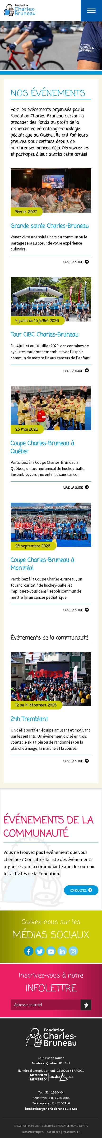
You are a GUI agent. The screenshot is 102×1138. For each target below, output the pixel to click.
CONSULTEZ (78, 890)
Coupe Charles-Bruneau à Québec (42, 447)
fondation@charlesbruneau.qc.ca (51, 1109)
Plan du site (71, 1132)
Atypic (83, 1125)
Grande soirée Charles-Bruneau (50, 226)
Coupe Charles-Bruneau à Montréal (42, 564)
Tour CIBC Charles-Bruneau (45, 334)
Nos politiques (33, 1132)
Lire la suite (73, 262)
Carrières (53, 1132)
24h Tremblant (29, 719)
